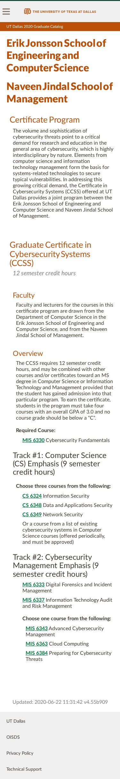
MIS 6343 (37, 628)
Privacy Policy (19, 753)
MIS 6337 (33, 600)
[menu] (6, 11)
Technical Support (24, 769)
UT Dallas (15, 721)
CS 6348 (32, 505)
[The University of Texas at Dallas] (60, 11)
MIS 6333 (33, 584)
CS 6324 (32, 496)
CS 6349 (32, 514)
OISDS (13, 737)
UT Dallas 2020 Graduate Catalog (34, 26)
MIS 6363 (37, 643)
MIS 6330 (33, 440)
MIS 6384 (37, 653)
